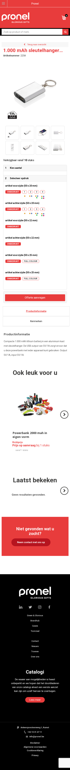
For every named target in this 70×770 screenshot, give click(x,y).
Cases (35, 626)
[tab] (36, 311)
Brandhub (35, 620)
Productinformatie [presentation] (36, 311)
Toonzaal (35, 631)
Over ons (35, 656)
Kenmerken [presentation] (36, 321)
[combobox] (35, 32)
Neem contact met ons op (31, 542)
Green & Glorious (35, 615)
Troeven (35, 651)
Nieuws (35, 646)
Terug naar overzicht (36, 44)
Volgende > (64, 418)
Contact (35, 641)
